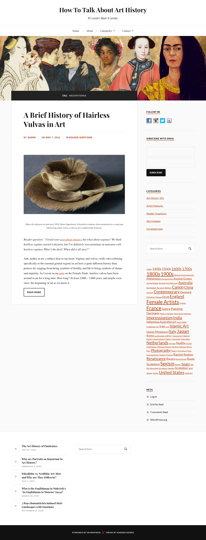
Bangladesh (151, 288)
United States (171, 372)
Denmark (186, 292)
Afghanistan (153, 278)
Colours (149, 292)
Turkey (156, 373)
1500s (166, 269)
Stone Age (154, 368)
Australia (185, 282)
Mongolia (176, 339)
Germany (152, 313)
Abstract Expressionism (184, 275)
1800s (153, 274)
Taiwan (149, 373)
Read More (34, 292)
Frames (182, 303)
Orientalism (151, 347)
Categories (106, 30)
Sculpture (153, 364)
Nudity (181, 343)
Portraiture (182, 351)
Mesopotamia (159, 339)
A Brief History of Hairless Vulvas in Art (67, 119)
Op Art (189, 343)
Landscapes (159, 336)
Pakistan (182, 347)
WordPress (94, 532)
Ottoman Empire (164, 347)
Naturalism (185, 339)
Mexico (168, 339)
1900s (167, 274)
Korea (150, 335)
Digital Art (150, 297)
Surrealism (162, 368)
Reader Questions (80, 137)
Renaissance (156, 358)
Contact (126, 30)
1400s (156, 269)
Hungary (187, 313)
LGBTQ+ (168, 336)
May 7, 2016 (53, 137)
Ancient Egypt (167, 279)
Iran (162, 326)
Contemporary (167, 291)
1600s (177, 268)
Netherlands (157, 342)
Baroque (160, 288)
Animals (162, 283)
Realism (188, 354)
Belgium (168, 288)
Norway (172, 343)
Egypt (165, 297)
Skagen (178, 364)
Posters (162, 355)
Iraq (167, 326)
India (177, 317)
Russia (191, 358)
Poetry (174, 351)
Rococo (170, 358)
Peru (148, 351)
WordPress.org (158, 419)
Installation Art (152, 326)
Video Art (189, 373)
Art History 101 (155, 198)
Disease (158, 297)
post (61, 273)
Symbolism (181, 368)
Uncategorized (154, 228)
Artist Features (154, 205)
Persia (189, 347)
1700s (187, 268)
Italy (172, 331)
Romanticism (181, 359)
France (153, 308)
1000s (149, 269)
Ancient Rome (152, 283)
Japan (183, 331)
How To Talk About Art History (103, 10)
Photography (161, 350)
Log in (153, 396)
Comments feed (159, 412)
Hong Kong (178, 313)
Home (76, 30)
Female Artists (162, 302)
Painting (175, 347)
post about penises (70, 239)
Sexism (167, 363)
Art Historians (172, 283)
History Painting (166, 313)
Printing (169, 355)
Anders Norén (125, 532)
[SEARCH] (190, 248)
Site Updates (153, 221)
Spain (185, 364)
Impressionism (159, 317)
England (177, 296)
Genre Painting (172, 309)
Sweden (171, 368)
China (188, 287)
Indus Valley (182, 322)
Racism (178, 354)
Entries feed (157, 404)
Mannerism (177, 336)
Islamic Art (179, 326)
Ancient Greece (182, 278)
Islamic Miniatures (157, 332)
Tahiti (190, 368)
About (89, 30)
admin (32, 137)
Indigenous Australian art (161, 322)
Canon (178, 287)
